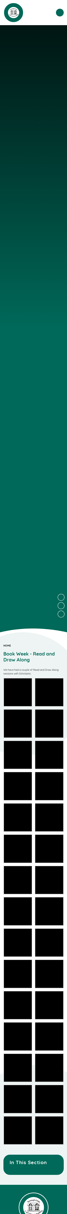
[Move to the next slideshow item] (61, 597)
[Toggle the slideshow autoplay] (61, 614)
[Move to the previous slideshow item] (61, 605)
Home (7, 645)
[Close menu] (60, 12)
